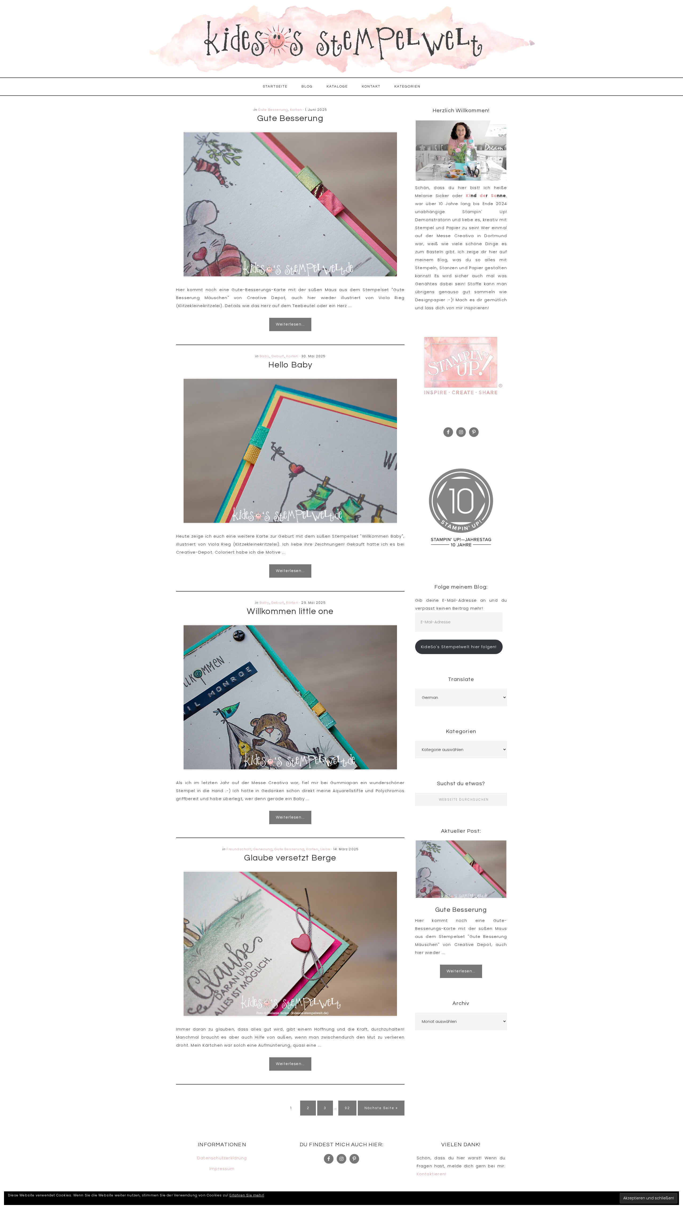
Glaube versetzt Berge (290, 858)
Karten (296, 109)
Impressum (222, 1168)
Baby (264, 356)
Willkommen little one (290, 611)
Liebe (325, 849)
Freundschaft (239, 849)
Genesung (263, 849)
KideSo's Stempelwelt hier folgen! (459, 647)
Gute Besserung (273, 109)
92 (350, 1108)
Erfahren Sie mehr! (246, 1195)
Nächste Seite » (381, 1108)
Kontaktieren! (432, 1174)
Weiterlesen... (290, 324)
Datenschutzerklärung (222, 1158)
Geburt (278, 356)
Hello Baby (290, 365)
